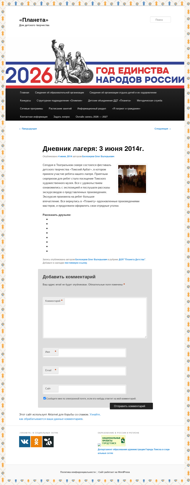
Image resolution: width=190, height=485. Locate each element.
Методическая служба (149, 100)
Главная (24, 92)
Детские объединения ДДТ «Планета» (109, 100)
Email (50, 370)
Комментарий (54, 301)
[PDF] (51, 251)
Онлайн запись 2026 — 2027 (92, 116)
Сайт (48, 388)
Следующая (163, 128)
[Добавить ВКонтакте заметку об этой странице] (51, 219)
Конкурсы (25, 100)
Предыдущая (28, 128)
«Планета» (34, 19)
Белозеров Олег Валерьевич (98, 156)
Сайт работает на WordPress (114, 472)
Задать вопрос (61, 116)
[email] (51, 246)
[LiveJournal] (51, 233)
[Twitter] (51, 228)
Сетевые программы (31, 108)
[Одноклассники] (51, 223)
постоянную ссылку (76, 262)
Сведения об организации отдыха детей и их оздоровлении (123, 92)
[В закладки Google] (51, 237)
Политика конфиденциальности (78, 472)
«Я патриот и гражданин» (126, 108)
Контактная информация (34, 116)
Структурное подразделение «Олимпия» (59, 100)
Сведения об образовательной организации (59, 92)
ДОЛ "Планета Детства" (132, 259)
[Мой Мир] (51, 242)
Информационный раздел (91, 108)
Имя (50, 352)
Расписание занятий (60, 108)
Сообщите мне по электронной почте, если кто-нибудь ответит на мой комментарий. (91, 398)
